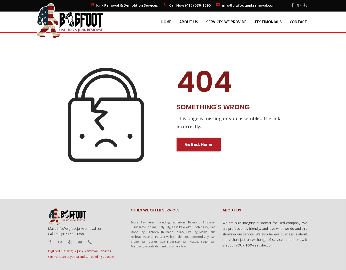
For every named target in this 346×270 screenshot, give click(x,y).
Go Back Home (198, 144)
